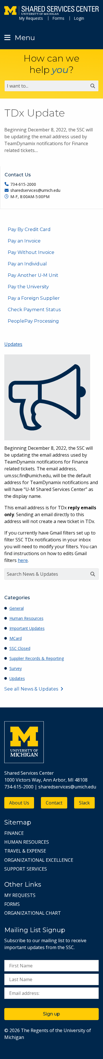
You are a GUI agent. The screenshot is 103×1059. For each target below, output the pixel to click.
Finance (14, 833)
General (16, 608)
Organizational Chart (32, 913)
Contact (54, 803)
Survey (15, 668)
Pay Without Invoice (31, 252)
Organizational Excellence (38, 860)
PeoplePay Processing (33, 321)
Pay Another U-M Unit (33, 275)
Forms (58, 18)
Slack (84, 803)
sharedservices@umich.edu (67, 787)
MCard (15, 638)
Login (79, 18)
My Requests (31, 18)
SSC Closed (19, 648)
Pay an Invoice (24, 241)
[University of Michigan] (24, 761)
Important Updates (27, 628)
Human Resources (26, 618)
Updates (13, 344)
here (23, 560)
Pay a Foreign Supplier (34, 298)
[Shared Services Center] (51, 11)
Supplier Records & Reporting (36, 658)
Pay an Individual (27, 264)
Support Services (25, 869)
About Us (19, 803)
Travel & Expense (25, 851)
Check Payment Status (34, 309)
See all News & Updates (31, 689)
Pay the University (28, 286)
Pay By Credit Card (29, 229)
